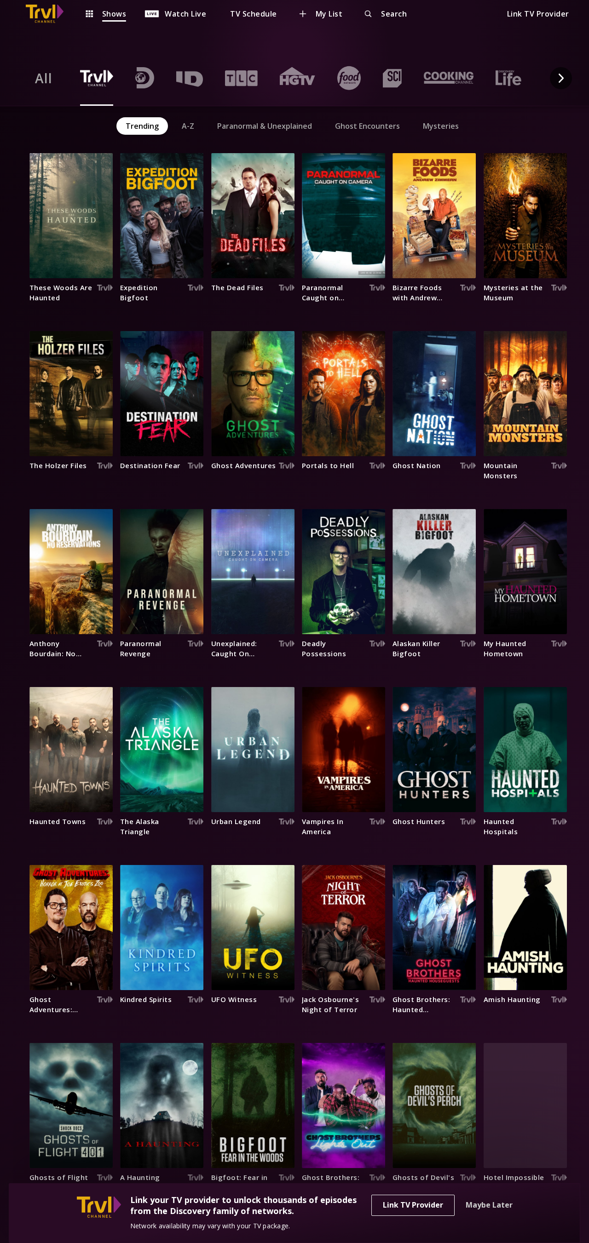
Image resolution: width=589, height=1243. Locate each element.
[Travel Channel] (49, 14)
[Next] (561, 78)
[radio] (43, 78)
